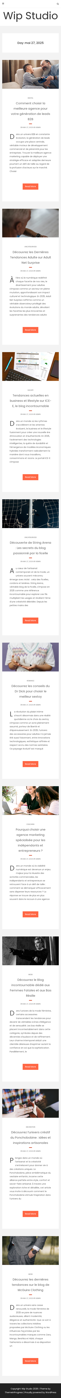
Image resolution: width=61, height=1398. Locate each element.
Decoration (30, 1127)
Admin (38, 127)
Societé (30, 390)
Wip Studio (30, 15)
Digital (30, 98)
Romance (30, 681)
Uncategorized (30, 247)
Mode (30, 974)
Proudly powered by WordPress (40, 1392)
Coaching (30, 824)
